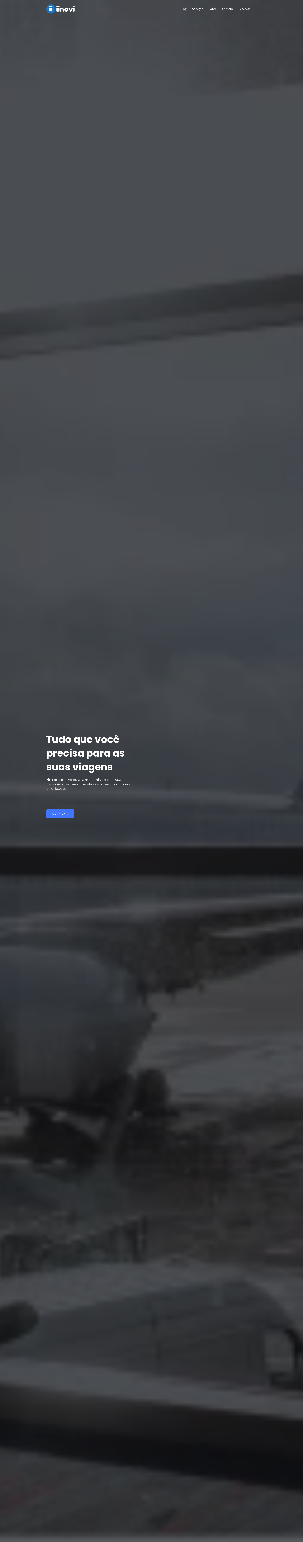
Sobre (213, 9)
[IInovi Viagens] (62, 9)
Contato (227, 9)
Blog (183, 9)
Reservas (244, 9)
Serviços (197, 9)
